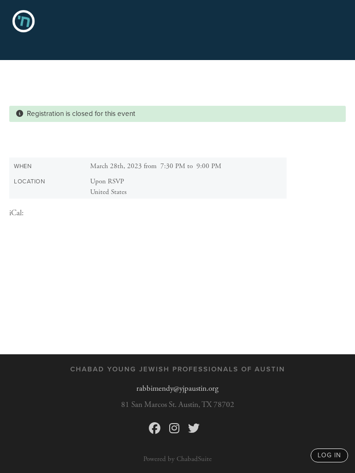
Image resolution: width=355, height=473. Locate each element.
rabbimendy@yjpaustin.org (177, 388)
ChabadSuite (194, 459)
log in (329, 455)
